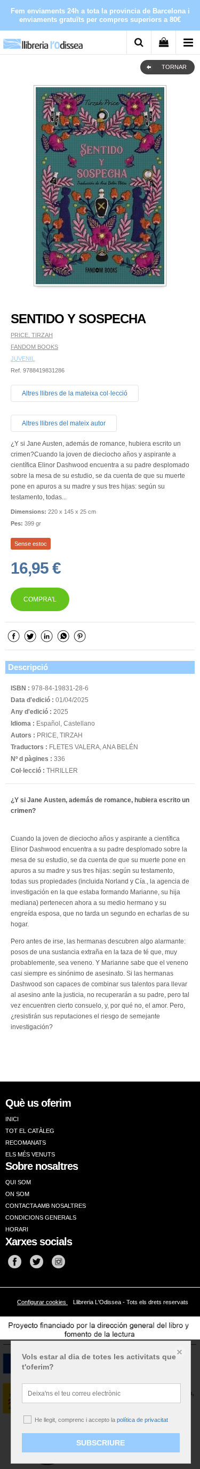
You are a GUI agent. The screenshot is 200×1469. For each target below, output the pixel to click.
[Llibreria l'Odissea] (43, 40)
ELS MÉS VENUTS (30, 1154)
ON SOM (17, 1194)
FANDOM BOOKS (34, 347)
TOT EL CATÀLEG (29, 1131)
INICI (12, 1119)
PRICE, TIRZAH (32, 335)
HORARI (16, 1229)
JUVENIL (23, 358)
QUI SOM (18, 1182)
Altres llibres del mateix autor (64, 423)
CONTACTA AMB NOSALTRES (45, 1205)
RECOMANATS (25, 1142)
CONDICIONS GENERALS (40, 1217)
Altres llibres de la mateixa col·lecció (74, 393)
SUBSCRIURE (100, 1442)
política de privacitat (142, 1420)
